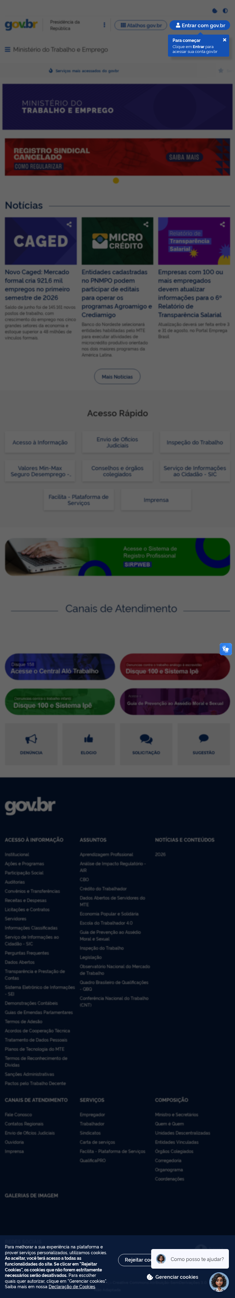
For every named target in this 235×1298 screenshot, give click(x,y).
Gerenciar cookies (176, 1276)
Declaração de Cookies (72, 1286)
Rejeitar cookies (144, 1259)
